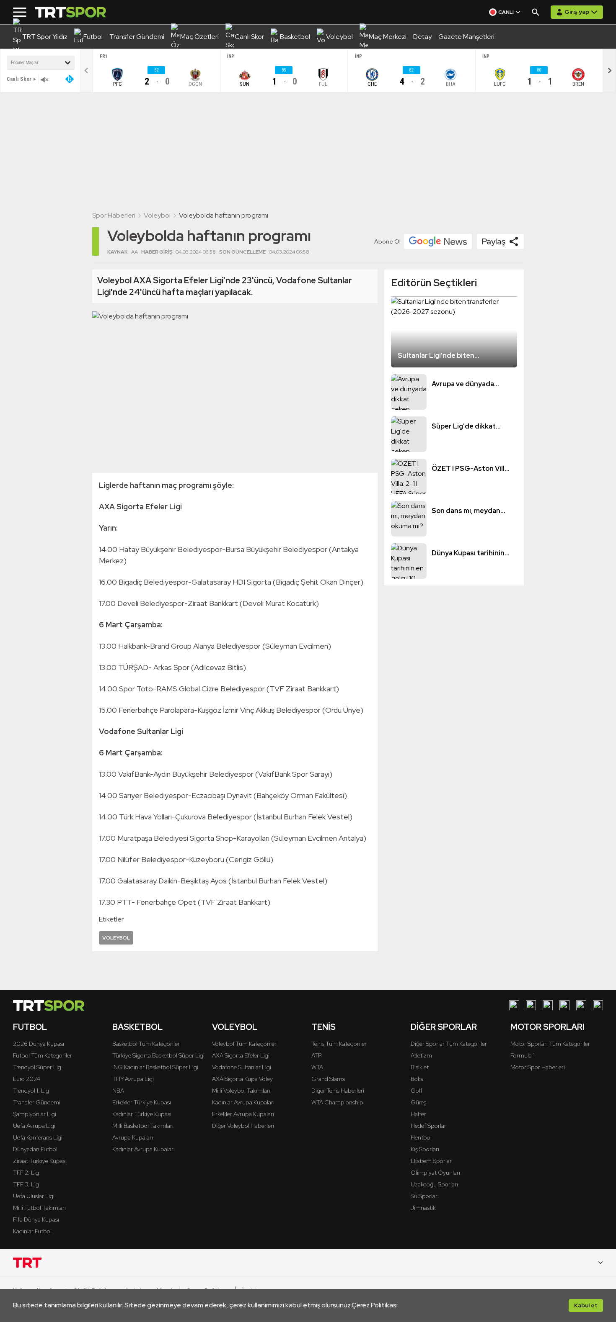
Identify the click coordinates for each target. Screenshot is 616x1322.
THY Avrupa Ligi (133, 1079)
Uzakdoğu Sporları (434, 1184)
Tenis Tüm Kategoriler (339, 1043)
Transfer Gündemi (36, 1102)
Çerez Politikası (375, 1305)
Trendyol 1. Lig (31, 1090)
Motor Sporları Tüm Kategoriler (550, 1043)
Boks (417, 1079)
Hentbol (421, 1137)
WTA (317, 1067)
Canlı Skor (19, 79)
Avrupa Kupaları (132, 1137)
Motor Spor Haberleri (537, 1067)
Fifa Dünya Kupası (36, 1219)
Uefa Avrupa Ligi (34, 1125)
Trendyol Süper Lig (37, 1067)
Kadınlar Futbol (32, 1231)
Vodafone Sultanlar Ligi (241, 1067)
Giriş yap (576, 11)
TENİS (323, 1027)
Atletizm (421, 1055)
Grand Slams (328, 1079)
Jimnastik (423, 1208)
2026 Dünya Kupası (38, 1043)
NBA (118, 1090)
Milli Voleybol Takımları (241, 1090)
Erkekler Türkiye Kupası (141, 1102)
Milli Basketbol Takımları (142, 1125)
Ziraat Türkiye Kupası (40, 1161)
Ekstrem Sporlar (431, 1161)
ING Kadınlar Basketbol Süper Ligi (155, 1067)
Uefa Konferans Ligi (37, 1137)
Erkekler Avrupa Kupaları (243, 1114)
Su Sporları (425, 1196)
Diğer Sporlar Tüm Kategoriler (449, 1043)
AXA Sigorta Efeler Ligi (240, 1055)
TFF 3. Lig (26, 1184)
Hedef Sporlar (428, 1125)
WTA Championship (337, 1102)
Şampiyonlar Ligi (34, 1114)
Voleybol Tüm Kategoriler (244, 1043)
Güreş (418, 1102)
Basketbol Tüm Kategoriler (146, 1043)
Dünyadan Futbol (35, 1149)
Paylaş (493, 241)
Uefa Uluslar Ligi (33, 1196)
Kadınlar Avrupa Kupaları (143, 1149)
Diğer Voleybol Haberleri (243, 1125)
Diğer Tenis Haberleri (337, 1090)
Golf (416, 1090)
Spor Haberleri (113, 215)
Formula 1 (522, 1055)
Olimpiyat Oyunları (435, 1172)
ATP (316, 1055)
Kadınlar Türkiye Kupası (141, 1114)
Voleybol (157, 215)
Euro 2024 (26, 1079)
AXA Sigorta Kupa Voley (242, 1079)
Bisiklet (420, 1067)
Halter (418, 1114)
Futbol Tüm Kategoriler (42, 1055)
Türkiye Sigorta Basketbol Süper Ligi (158, 1055)
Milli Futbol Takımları (39, 1208)
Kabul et (586, 1305)
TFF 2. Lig (26, 1172)
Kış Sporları (425, 1149)
